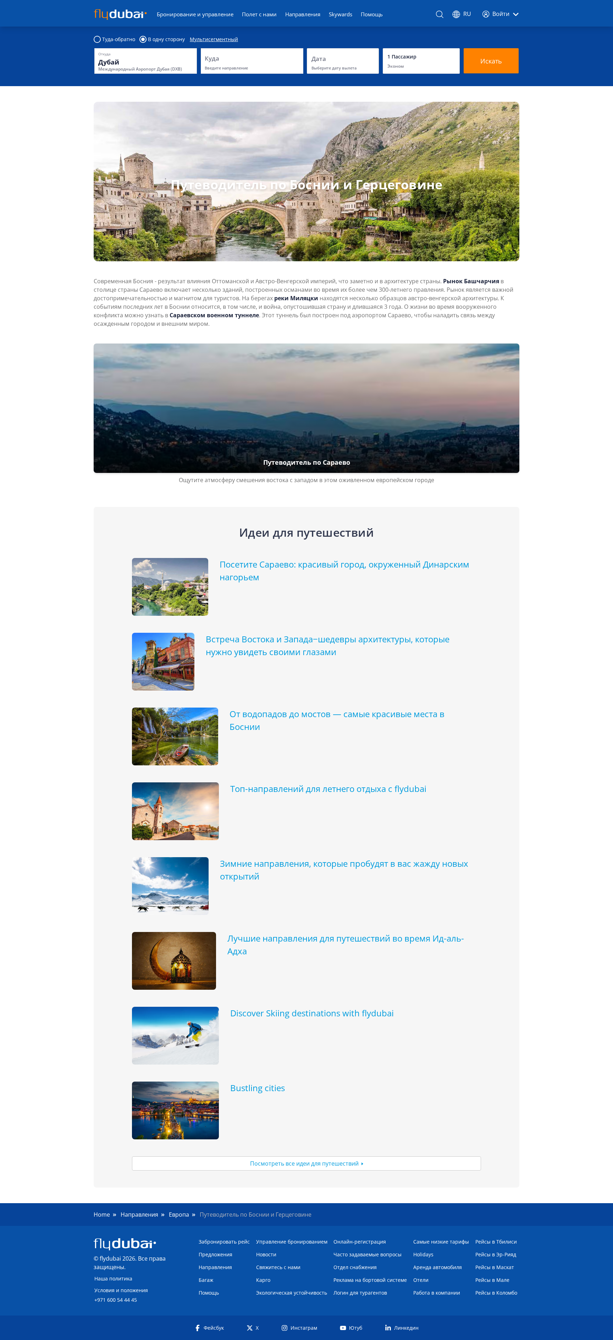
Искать (491, 61)
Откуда (104, 54)
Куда (212, 58)
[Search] (440, 14)
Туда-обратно (118, 39)
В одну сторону (166, 39)
